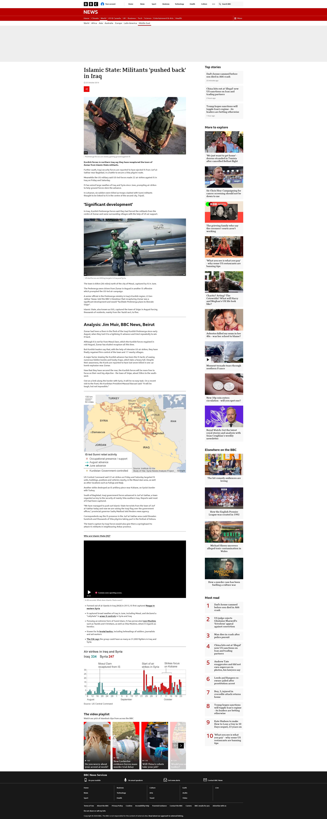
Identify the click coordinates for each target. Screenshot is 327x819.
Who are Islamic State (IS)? (97, 536)
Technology (179, 4)
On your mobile (94, 780)
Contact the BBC (176, 806)
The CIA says (93, 639)
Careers (189, 806)
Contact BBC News (215, 780)
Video (185, 798)
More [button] (239, 18)
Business (165, 4)
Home (130, 4)
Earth (185, 788)
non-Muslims (149, 621)
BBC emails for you (202, 806)
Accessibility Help (142, 806)
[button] (214, 4)
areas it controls (108, 616)
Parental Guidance (159, 806)
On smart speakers (135, 780)
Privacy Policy (117, 806)
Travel (152, 798)
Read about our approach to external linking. (166, 816)
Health (192, 4)
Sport (154, 4)
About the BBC (103, 806)
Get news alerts (174, 780)
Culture (204, 4)
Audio (185, 793)
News (142, 4)
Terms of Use (89, 806)
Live (217, 788)
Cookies (129, 806)
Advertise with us (219, 806)
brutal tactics (106, 631)
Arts (151, 793)
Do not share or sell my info (95, 811)
